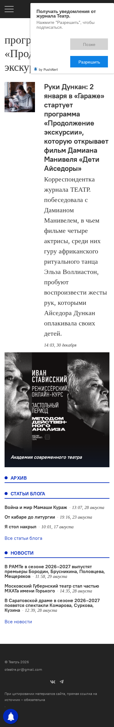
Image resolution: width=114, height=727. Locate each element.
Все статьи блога (23, 538)
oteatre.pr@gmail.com (23, 669)
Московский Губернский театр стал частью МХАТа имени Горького (52, 588)
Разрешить (93, 41)
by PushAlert (48, 47)
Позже (62, 41)
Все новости (18, 621)
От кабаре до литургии (30, 517)
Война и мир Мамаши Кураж (36, 507)
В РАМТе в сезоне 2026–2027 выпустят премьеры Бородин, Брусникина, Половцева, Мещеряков (55, 571)
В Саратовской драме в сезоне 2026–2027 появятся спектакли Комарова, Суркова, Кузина (52, 605)
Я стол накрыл (20, 526)
